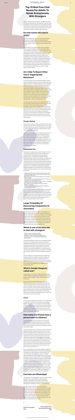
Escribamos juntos (37, 2)
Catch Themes (46, 417)
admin (41, 18)
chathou (40, 337)
